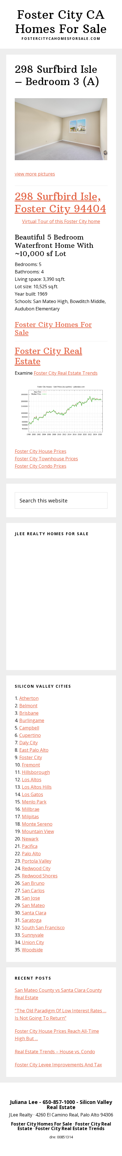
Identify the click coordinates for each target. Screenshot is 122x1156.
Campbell (29, 728)
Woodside (32, 950)
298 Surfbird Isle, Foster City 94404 (60, 202)
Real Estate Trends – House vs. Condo (55, 1051)
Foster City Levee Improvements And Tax (58, 1065)
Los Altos (31, 779)
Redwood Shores (40, 876)
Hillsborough (36, 772)
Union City (33, 942)
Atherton (29, 698)
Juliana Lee (24, 1102)
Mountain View (38, 831)
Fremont (31, 765)
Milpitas (30, 816)
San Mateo (33, 905)
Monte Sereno (37, 824)
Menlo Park (34, 802)
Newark (30, 839)
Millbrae (30, 809)
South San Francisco (43, 927)
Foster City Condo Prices (40, 466)
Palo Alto (31, 853)
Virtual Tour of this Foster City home (61, 221)
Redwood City (36, 868)
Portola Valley (36, 861)
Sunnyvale (33, 935)
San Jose (31, 898)
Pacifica (29, 846)
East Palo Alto (34, 750)
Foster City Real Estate (48, 356)
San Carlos (33, 890)
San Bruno (33, 883)
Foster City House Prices (40, 451)
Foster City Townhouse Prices (46, 459)
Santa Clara (34, 913)
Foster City (30, 757)
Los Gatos (32, 794)
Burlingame (31, 720)
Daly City (28, 742)
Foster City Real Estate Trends (66, 373)
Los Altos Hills (37, 787)
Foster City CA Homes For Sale (61, 21)
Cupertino (30, 735)
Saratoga (31, 920)
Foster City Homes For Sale (53, 328)
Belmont (28, 705)
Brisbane (29, 713)
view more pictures (35, 174)
